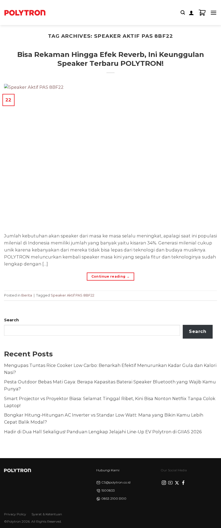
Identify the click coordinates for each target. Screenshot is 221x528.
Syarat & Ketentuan (47, 514)
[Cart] (202, 13)
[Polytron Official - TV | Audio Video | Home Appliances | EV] (25, 12)
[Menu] (213, 12)
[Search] (183, 12)
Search (11, 320)
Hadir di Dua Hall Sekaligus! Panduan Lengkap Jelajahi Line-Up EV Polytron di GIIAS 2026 (103, 431)
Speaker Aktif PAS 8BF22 (72, 295)
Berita (26, 295)
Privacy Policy (15, 514)
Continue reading (110, 276)
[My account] (191, 13)
